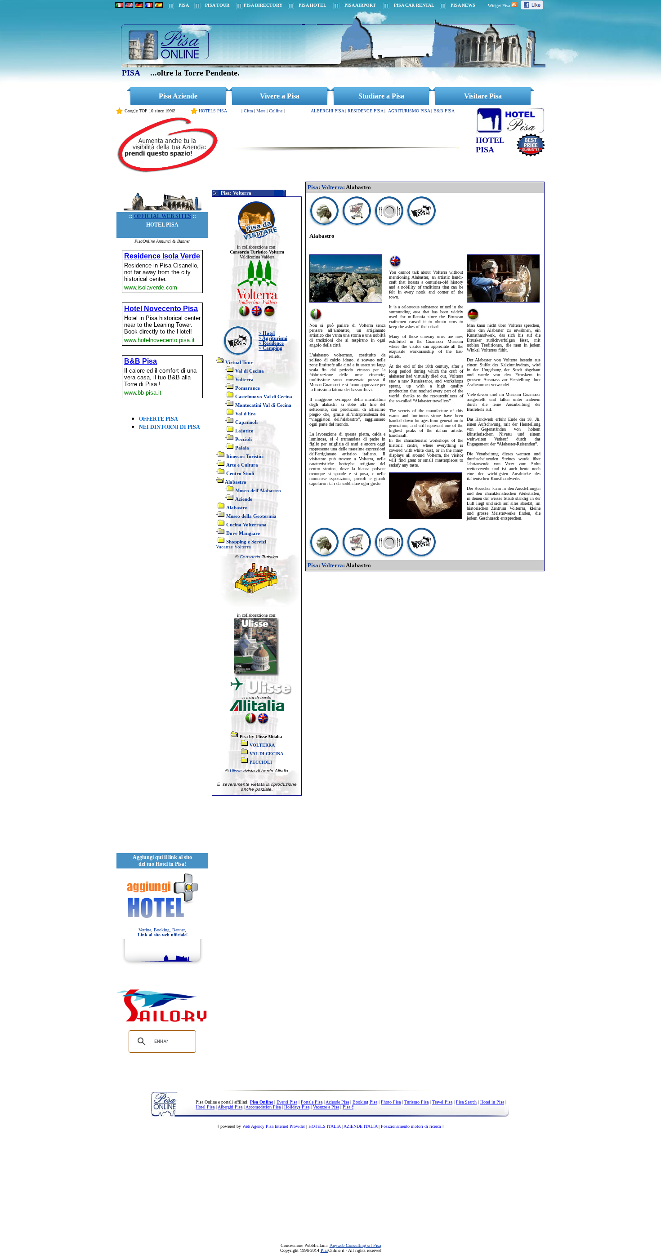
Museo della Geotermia (251, 516)
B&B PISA (444, 110)
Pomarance (247, 388)
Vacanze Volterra (233, 546)
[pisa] (119, 5)
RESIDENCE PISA (365, 110)
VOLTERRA (262, 745)
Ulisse (236, 770)
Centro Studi (240, 473)
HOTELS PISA (213, 110)
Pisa (313, 187)
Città (248, 110)
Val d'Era (245, 413)
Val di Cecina (249, 371)
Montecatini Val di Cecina (263, 405)
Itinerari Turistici (245, 456)
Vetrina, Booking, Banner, (163, 932)
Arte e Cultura (242, 465)
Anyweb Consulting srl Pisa (355, 1245)
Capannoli (246, 422)
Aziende (243, 499)
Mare (260, 110)
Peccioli (243, 439)
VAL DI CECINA (266, 753)
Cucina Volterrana (246, 524)
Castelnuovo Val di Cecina (263, 396)
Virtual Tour (239, 362)
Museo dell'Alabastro (258, 490)
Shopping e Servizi (246, 541)
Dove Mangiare (243, 533)
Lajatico (244, 430)
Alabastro (235, 482)
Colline (275, 110)
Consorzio (250, 556)
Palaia (242, 447)
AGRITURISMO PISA (409, 110)
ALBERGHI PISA (327, 110)
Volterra (244, 379)
